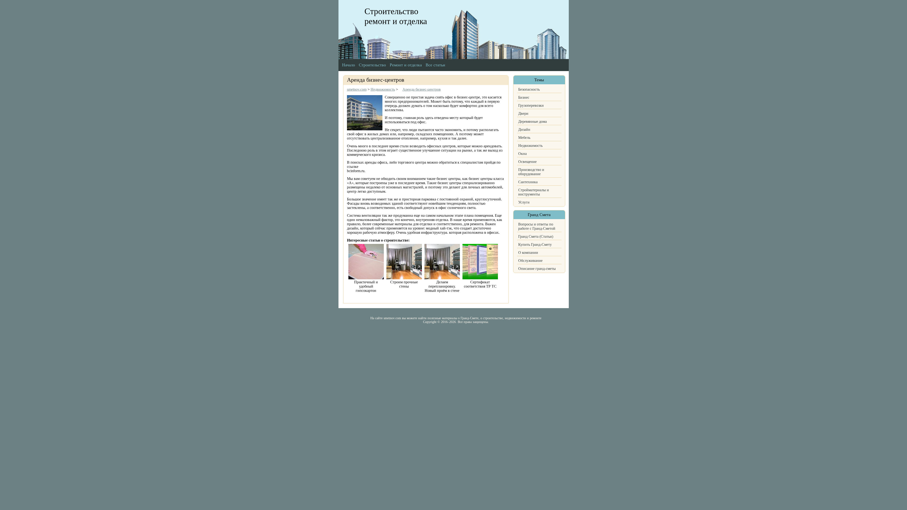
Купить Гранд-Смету (535, 244)
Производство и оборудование (531, 172)
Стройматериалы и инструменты (533, 192)
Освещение (527, 162)
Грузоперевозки (531, 105)
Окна (522, 154)
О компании (528, 253)
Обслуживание (530, 261)
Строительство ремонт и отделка (395, 16)
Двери (523, 113)
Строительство (372, 65)
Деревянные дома (532, 121)
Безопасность (529, 89)
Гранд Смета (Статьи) (535, 236)
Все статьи (435, 65)
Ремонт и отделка (406, 65)
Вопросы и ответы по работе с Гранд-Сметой (536, 226)
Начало (348, 65)
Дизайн (524, 130)
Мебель (524, 138)
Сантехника (528, 182)
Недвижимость (530, 146)
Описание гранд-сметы (537, 269)
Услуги (524, 202)
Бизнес (523, 97)
